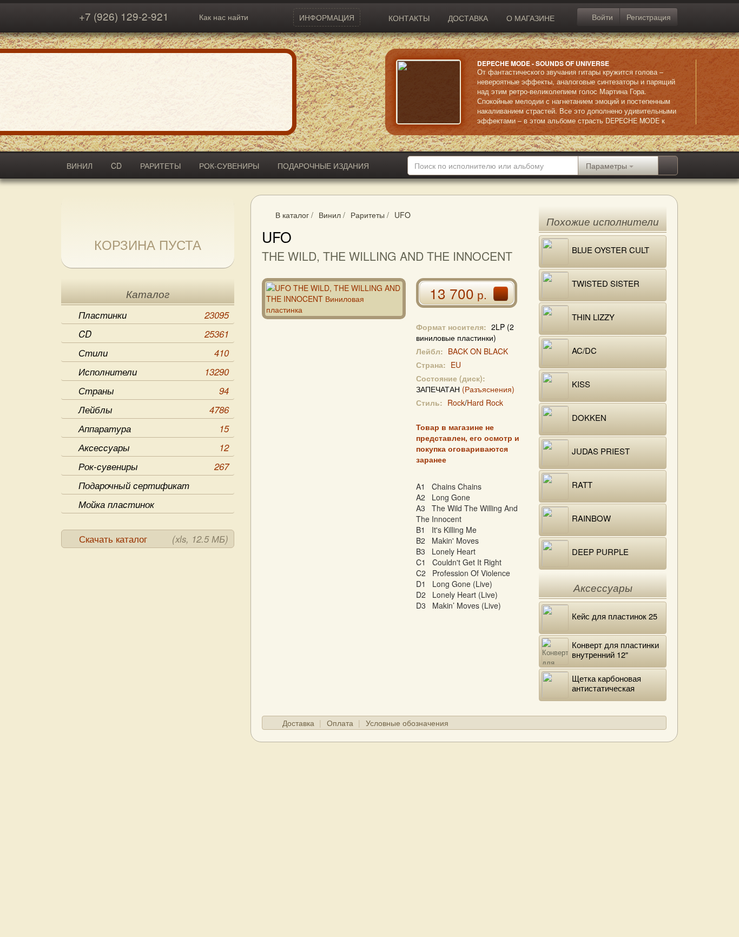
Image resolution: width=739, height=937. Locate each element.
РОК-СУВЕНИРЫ (229, 165)
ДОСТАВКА (468, 17)
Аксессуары (153, 447)
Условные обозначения (407, 722)
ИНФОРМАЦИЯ (326, 17)
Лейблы (153, 409)
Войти (601, 16)
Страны (153, 390)
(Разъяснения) (488, 389)
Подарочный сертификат (133, 485)
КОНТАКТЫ (409, 17)
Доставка (298, 722)
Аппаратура (153, 428)
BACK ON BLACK (478, 351)
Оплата (340, 722)
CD (116, 165)
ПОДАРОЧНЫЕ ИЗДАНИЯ (323, 165)
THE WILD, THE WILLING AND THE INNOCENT (387, 256)
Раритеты (368, 214)
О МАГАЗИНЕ (530, 17)
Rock (456, 402)
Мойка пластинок (116, 504)
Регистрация (648, 16)
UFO (402, 214)
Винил (330, 214)
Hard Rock (485, 402)
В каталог (292, 214)
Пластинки (153, 314)
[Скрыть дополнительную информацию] (712, 92)
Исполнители (153, 371)
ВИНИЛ (80, 165)
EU (456, 364)
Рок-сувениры (153, 466)
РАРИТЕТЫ (160, 165)
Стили (153, 352)
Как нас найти (223, 16)
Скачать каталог (153, 538)
